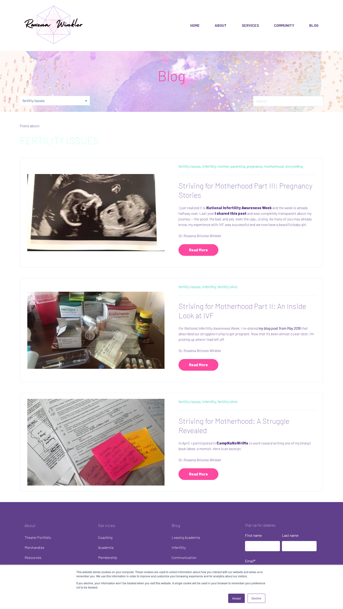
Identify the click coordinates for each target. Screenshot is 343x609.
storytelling (294, 166)
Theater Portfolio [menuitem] (37, 537)
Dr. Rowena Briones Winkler (199, 235)
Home (195, 25)
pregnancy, (255, 166)
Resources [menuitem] (32, 557)
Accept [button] (236, 598)
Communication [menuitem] (184, 557)
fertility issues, (190, 166)
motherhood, (274, 166)
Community (284, 25)
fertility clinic (228, 286)
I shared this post (230, 213)
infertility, (209, 166)
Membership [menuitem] (107, 557)
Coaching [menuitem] (105, 537)
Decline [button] (256, 598)
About (221, 25)
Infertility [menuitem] (179, 547)
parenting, (238, 166)
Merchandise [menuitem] (34, 547)
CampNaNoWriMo (232, 443)
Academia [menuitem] (105, 547)
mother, (224, 166)
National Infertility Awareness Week (239, 207)
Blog (313, 25)
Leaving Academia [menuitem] (186, 537)
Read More (198, 250)
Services (250, 25)
